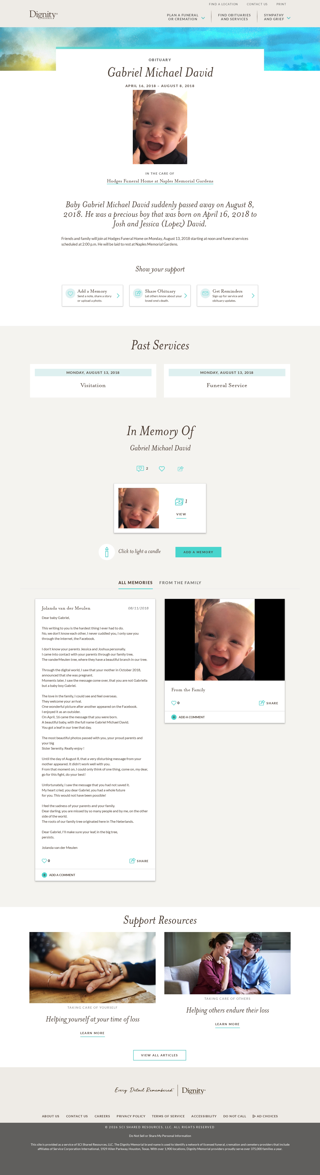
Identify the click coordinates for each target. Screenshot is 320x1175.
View (181, 514)
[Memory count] (140, 468)
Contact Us (257, 4)
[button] (186, 17)
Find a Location (223, 4)
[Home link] (43, 14)
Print (281, 4)
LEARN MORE (92, 1033)
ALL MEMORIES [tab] (135, 582)
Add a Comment (62, 875)
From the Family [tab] (180, 582)
